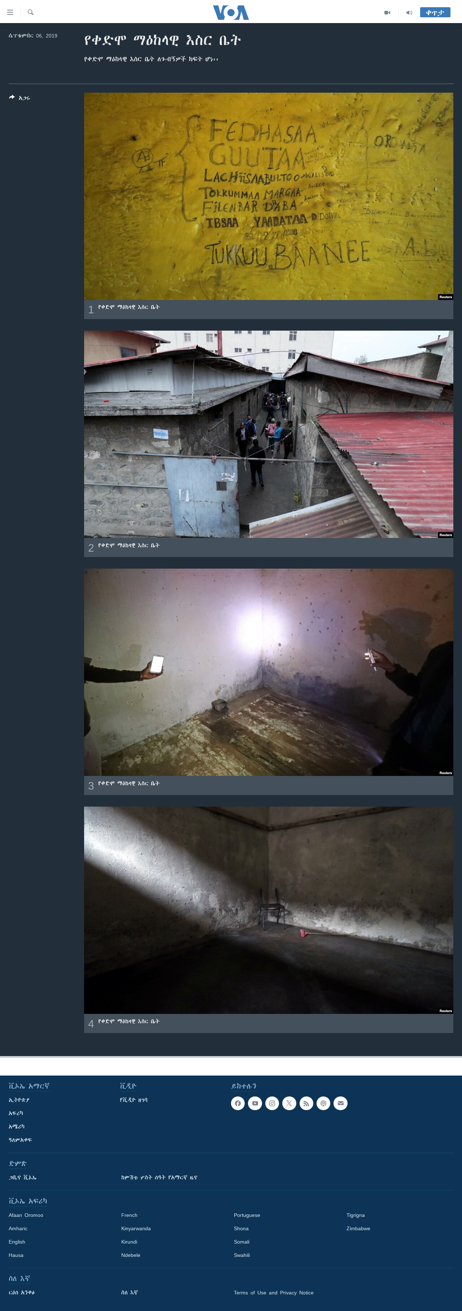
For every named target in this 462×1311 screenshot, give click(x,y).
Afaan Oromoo (26, 1215)
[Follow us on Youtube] (255, 1103)
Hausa (16, 1255)
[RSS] (306, 1103)
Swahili (242, 1255)
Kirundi (129, 1242)
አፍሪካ (16, 1113)
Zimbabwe (358, 1228)
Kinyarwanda (136, 1228)
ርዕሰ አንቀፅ (22, 1292)
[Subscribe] (340, 1103)
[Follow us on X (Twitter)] (289, 1103)
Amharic (18, 1228)
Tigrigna (355, 1215)
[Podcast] (323, 1103)
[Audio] (409, 12)
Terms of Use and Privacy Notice (274, 1292)
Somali (241, 1242)
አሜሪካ (17, 1127)
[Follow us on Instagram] (272, 1103)
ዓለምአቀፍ (20, 1140)
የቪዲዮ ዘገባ (134, 1100)
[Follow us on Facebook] (238, 1103)
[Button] (19, 99)
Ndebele (130, 1255)
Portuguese (247, 1215)
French (129, 1215)
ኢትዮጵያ (19, 1100)
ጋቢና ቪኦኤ (22, 1177)
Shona (241, 1228)
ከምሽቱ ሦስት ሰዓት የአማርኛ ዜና (159, 1177)
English (17, 1242)
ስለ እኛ (129, 1292)
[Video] (387, 12)
